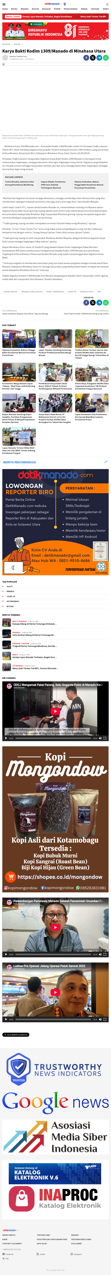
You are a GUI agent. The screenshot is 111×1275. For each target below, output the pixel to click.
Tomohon (25, 644)
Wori (99, 291)
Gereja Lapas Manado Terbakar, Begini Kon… (34, 657)
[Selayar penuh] (104, 738)
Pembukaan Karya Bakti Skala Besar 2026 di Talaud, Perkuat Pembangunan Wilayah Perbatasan (55, 386)
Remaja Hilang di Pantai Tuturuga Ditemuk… (34, 624)
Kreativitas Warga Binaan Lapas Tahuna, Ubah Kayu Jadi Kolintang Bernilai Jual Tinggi (18, 386)
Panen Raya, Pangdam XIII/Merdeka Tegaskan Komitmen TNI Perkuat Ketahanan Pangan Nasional (92, 386)
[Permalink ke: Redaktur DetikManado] (5, 57)
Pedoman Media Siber (81, 1239)
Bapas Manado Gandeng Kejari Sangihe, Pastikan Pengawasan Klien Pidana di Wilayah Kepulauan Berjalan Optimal (18, 418)
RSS (7, 1258)
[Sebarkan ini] (86, 58)
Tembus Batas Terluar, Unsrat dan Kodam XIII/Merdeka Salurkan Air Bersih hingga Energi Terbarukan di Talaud (92, 354)
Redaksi (75, 1235)
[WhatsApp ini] (106, 58)
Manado (10, 591)
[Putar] (6, 738)
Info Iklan (42, 1243)
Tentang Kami (43, 1235)
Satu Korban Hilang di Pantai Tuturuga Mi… (33, 635)
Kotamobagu (13, 601)
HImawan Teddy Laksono (31, 291)
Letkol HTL (72, 291)
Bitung (10, 606)
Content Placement (12, 1243)
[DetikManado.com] (55, 4)
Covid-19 (11, 596)
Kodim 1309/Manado (55, 291)
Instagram (78, 1254)
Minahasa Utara (87, 291)
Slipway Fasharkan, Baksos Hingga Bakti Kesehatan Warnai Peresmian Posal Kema (88, 185)
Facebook (9, 1254)
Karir (4, 1239)
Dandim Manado (10, 291)
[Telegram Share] (99, 58)
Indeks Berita (8, 1235)
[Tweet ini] (93, 58)
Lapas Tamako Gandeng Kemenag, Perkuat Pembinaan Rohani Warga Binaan (55, 352)
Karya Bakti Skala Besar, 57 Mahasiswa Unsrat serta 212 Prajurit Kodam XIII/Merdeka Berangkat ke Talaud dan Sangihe (55, 418)
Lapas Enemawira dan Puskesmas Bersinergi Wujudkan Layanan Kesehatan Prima (91, 417)
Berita (15, 621)
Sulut (10, 586)
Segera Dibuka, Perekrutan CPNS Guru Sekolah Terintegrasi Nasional (53, 185)
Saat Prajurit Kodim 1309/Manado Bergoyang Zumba (86, 312)
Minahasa (22, 621)
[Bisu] (100, 738)
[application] (55, 711)
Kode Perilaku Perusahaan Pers (52, 1239)
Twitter (42, 1254)
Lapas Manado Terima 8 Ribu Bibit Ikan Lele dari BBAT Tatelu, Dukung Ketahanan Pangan (18, 450)
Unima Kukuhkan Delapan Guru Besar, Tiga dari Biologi (25, 312)
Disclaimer (76, 1243)
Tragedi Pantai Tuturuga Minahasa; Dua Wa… (34, 646)
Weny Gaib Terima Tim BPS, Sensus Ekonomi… (35, 668)
